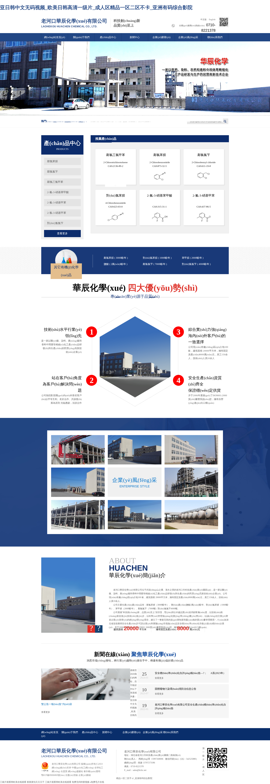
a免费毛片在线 (97, 782)
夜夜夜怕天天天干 (35, 782)
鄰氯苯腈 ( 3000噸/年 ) (116, 257)
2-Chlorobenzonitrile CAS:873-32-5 (160, 160)
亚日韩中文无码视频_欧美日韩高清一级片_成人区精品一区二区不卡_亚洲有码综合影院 (96, 7)
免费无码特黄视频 (80, 782)
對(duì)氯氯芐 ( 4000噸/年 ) (196, 264)
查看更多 (62, 233)
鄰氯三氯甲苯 (55, 181)
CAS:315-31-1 (159, 201)
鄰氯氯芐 (52, 171)
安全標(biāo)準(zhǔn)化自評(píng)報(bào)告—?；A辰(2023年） (190, 673)
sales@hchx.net (139, 770)
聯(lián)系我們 (214, 37)
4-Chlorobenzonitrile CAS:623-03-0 (115, 201)
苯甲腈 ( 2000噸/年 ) (192, 257)
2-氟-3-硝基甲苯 (56, 202)
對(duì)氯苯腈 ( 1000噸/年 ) (157, 257)
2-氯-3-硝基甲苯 (56, 212)
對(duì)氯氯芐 (55, 223)
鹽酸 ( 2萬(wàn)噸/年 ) (115, 264)
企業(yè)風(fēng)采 (188, 37)
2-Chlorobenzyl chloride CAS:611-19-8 (204, 160)
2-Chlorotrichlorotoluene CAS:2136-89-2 (115, 160)
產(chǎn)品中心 (108, 37)
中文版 (203, 19)
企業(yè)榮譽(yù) (161, 37)
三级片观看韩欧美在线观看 (13, 782)
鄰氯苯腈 (52, 161)
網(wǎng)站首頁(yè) (54, 37)
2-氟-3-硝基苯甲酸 (58, 192)
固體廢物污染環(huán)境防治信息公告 (175, 689)
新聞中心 (135, 37)
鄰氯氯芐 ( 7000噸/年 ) (155, 264)
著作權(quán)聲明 (92, 771)
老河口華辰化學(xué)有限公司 (74, 23)
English (211, 19)
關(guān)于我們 (81, 37)
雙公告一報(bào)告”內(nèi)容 (56, 704)
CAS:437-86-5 (204, 201)
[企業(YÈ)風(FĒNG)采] (78, 449)
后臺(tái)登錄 (71, 775)
